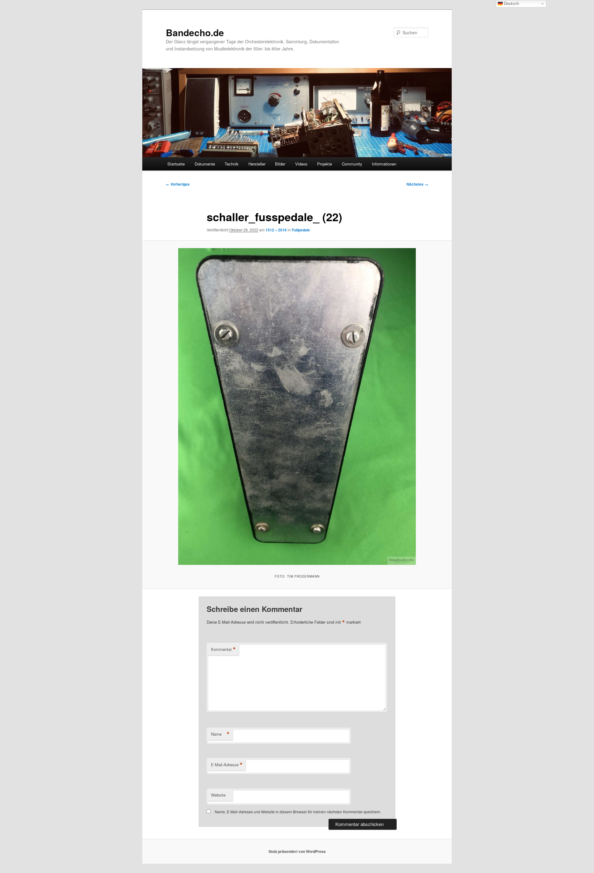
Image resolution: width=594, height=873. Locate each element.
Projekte (324, 164)
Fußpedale (301, 230)
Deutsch (511, 3)
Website (218, 795)
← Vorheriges (178, 184)
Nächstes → (417, 184)
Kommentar (223, 649)
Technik (232, 164)
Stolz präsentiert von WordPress (297, 851)
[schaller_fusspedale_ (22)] (297, 406)
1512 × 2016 (276, 230)
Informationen (384, 164)
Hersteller (256, 164)
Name (220, 734)
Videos (301, 164)
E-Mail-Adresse (227, 765)
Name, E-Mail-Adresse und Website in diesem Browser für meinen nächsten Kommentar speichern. (298, 811)
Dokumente (205, 164)
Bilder (280, 164)
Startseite (176, 164)
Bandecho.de (195, 32)
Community (352, 164)
